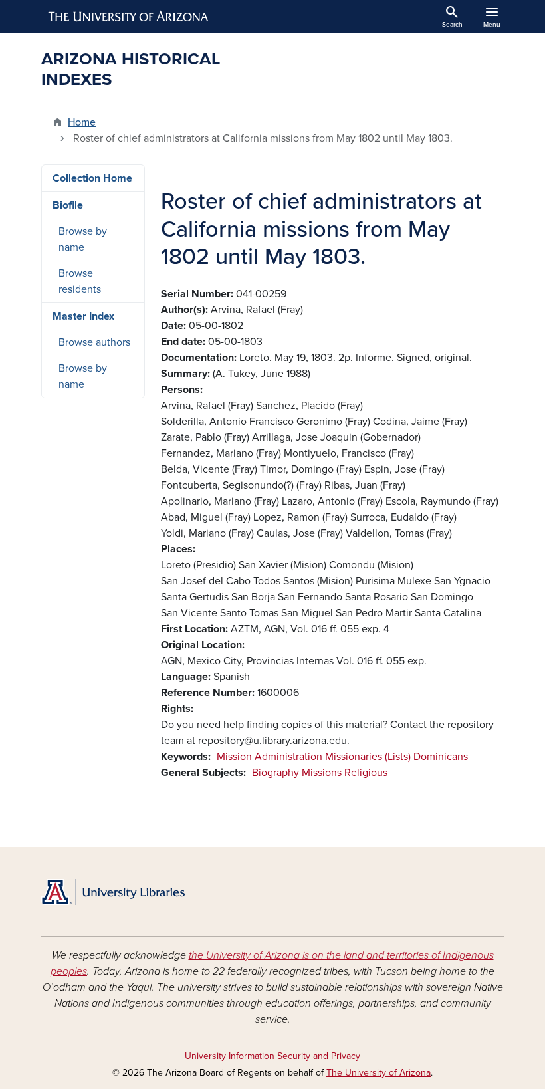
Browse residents (79, 281)
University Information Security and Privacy (272, 1056)
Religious (365, 772)
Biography (275, 772)
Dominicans (440, 756)
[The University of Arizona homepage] (129, 16)
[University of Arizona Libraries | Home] (113, 892)
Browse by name (82, 239)
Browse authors (94, 342)
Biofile (68, 205)
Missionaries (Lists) (368, 756)
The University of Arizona (378, 1072)
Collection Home (92, 178)
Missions (322, 772)
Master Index (83, 316)
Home (82, 122)
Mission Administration (269, 756)
